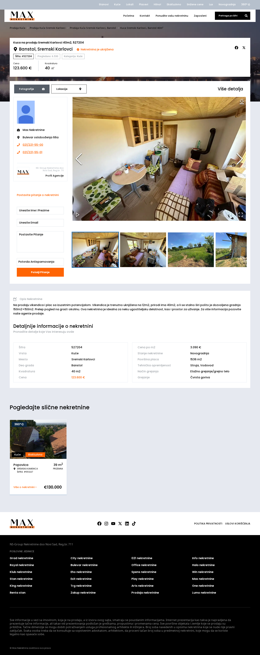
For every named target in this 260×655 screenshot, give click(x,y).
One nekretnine (203, 586)
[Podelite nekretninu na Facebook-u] (237, 48)
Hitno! (157, 4)
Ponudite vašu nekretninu (172, 16)
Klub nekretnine (21, 572)
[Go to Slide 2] (143, 250)
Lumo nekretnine (204, 593)
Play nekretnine (142, 579)
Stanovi (103, 4)
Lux (211, 4)
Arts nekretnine (142, 586)
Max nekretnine (203, 579)
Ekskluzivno (174, 4)
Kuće (117, 4)
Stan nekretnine (21, 579)
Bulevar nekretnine (84, 565)
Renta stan (17, 593)
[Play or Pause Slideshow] (78, 215)
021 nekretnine (141, 558)
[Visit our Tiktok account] (134, 523)
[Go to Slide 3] (191, 250)
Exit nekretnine (81, 579)
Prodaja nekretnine (145, 593)
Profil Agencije (54, 175)
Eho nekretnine (81, 572)
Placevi (143, 4)
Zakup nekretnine (83, 593)
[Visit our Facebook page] (99, 523)
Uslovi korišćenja (237, 523)
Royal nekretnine (22, 565)
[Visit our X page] (120, 523)
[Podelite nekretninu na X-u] (244, 48)
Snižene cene (195, 4)
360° (244, 4)
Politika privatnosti (208, 523)
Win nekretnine (202, 572)
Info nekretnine (203, 558)
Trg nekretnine (81, 586)
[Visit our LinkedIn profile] (127, 523)
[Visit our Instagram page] (106, 523)
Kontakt (145, 16)
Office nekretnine (144, 565)
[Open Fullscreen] (241, 215)
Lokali (129, 4)
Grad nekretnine (21, 558)
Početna (128, 16)
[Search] (246, 16)
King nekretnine (21, 586)
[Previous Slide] (79, 158)
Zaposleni (200, 16)
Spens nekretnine (143, 572)
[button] (159, 159)
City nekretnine (82, 558)
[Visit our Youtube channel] (113, 523)
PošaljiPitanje (40, 272)
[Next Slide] (240, 158)
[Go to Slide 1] (95, 250)
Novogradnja (227, 4)
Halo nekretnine (203, 565)
